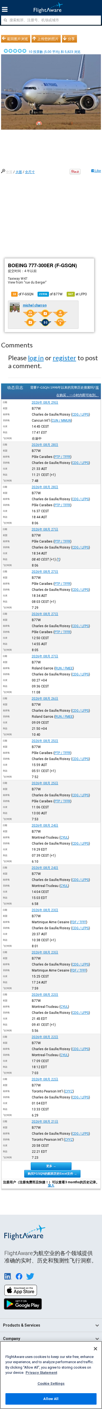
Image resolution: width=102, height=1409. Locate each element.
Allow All (50, 1399)
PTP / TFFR (62, 457)
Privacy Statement (41, 1373)
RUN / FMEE (64, 668)
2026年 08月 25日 (45, 741)
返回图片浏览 (17, 39)
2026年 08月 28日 (45, 445)
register (64, 358)
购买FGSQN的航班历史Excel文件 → (52, 1173)
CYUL (64, 837)
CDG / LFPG (80, 414)
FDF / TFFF (78, 922)
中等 (9, 172)
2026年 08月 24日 (45, 825)
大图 (19, 172)
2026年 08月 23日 (45, 910)
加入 (51, 1185)
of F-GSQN (23, 294)
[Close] (95, 1349)
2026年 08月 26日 (45, 699)
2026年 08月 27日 (45, 529)
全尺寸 (30, 172)
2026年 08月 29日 (45, 402)
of (51, 294)
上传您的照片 (47, 39)
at (77, 294)
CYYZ (69, 1091)
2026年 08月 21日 (45, 1122)
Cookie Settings (51, 1383)
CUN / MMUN (61, 420)
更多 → (51, 1165)
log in (36, 358)
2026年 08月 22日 (45, 995)
